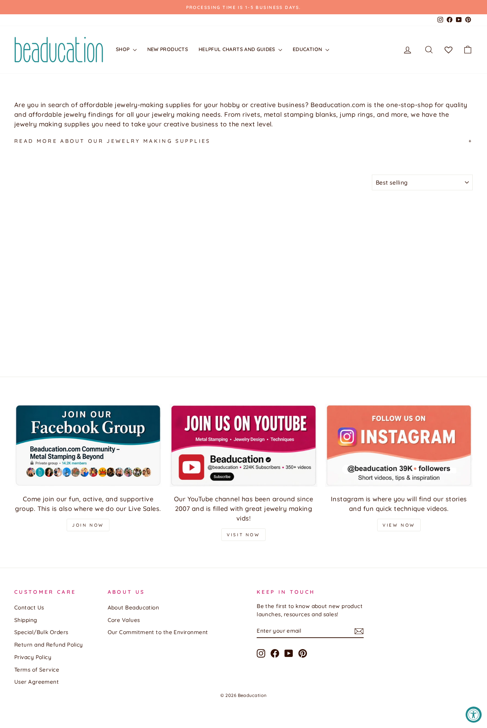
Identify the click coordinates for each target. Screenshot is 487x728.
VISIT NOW (243, 534)
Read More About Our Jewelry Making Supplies (112, 141)
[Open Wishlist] (448, 49)
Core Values (124, 620)
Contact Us (29, 607)
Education (308, 49)
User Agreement (36, 681)
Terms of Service (36, 669)
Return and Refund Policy (48, 644)
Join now (88, 525)
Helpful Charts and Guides (238, 49)
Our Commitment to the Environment (158, 632)
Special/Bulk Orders (41, 632)
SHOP (123, 49)
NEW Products (167, 49)
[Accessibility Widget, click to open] (474, 715)
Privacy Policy (32, 657)
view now (399, 525)
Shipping (25, 620)
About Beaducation (133, 607)
